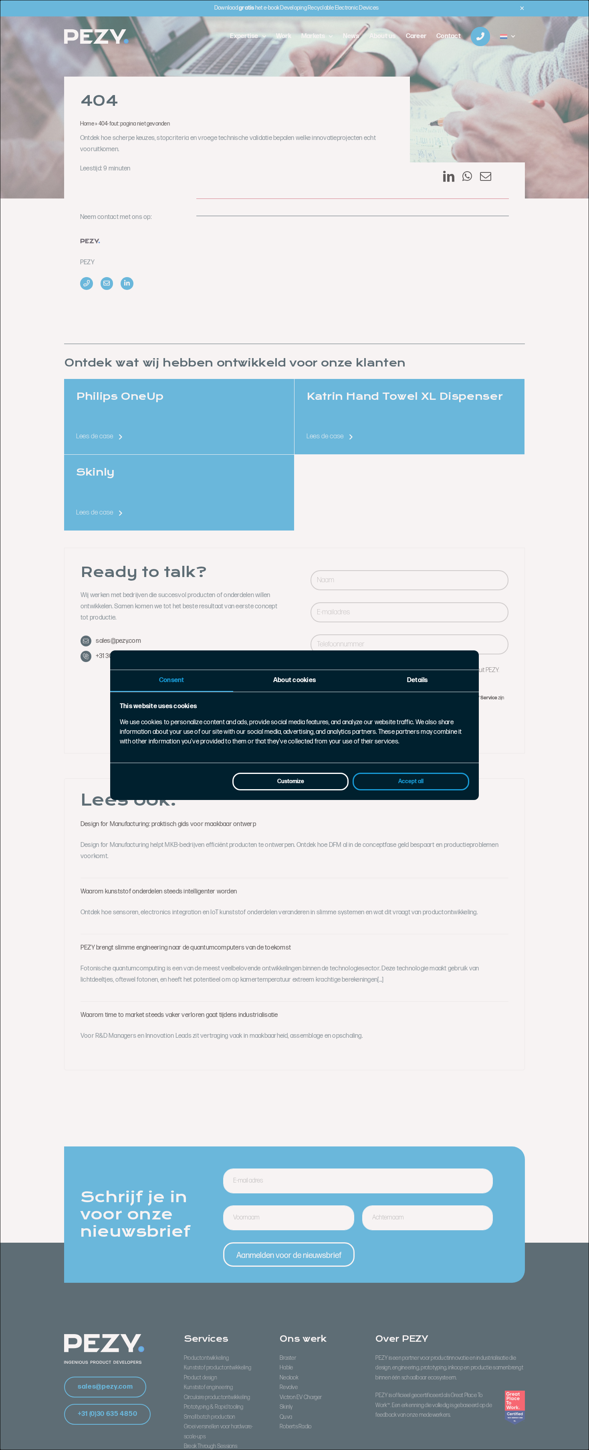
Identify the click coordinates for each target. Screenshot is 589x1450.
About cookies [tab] (294, 680)
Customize (290, 781)
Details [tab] (417, 680)
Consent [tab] (171, 680)
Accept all (411, 781)
